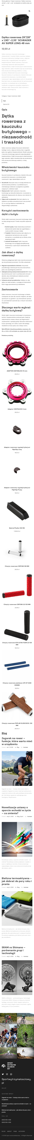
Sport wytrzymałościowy (11, 1066)
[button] (29, 11)
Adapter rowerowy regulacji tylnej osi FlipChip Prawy (17, 489)
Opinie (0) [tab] (6, 104)
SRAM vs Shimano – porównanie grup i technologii (13, 950)
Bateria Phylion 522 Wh (17, 528)
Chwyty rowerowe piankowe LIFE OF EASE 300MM (17, 684)
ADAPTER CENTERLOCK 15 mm (17, 371)
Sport (21, 816)
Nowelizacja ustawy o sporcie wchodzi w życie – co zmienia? (16, 810)
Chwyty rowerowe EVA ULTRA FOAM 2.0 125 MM (17, 644)
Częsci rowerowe (16, 1)
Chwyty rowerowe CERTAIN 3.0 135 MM (17, 604)
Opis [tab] (4, 101)
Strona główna (6, 1)
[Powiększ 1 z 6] (15, 1015)
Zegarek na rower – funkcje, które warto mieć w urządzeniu (17, 741)
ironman (25, 747)
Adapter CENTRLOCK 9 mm (17, 409)
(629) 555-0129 (6, 1120)
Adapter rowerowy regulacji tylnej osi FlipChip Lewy (17, 448)
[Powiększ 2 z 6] (32, 1015)
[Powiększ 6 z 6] (32, 1049)
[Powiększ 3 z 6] (15, 1026)
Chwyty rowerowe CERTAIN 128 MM (17, 566)
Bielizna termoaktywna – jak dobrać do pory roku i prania (17, 881)
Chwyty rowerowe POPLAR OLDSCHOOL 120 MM (17, 724)
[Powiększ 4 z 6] (32, 1026)
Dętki (19, 96)
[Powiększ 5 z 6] (15, 1049)
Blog (4, 733)
